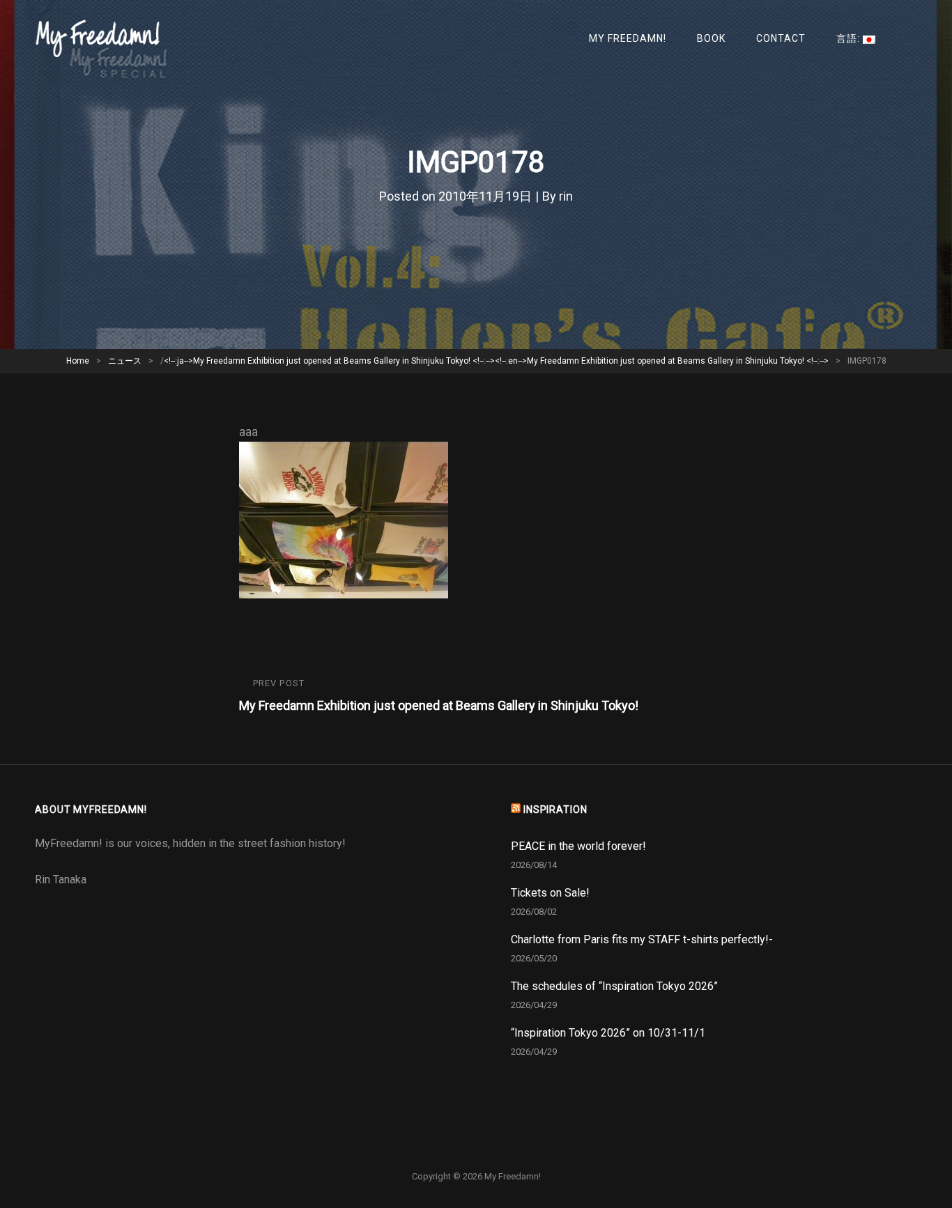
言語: (849, 38)
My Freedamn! (627, 38)
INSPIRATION (555, 809)
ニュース (124, 361)
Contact (781, 38)
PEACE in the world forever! (578, 846)
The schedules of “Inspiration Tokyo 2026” (614, 986)
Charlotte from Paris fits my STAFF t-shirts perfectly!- (642, 939)
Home (77, 361)
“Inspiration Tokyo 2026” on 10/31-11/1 (608, 1032)
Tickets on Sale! (550, 892)
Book (711, 38)
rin (566, 196)
